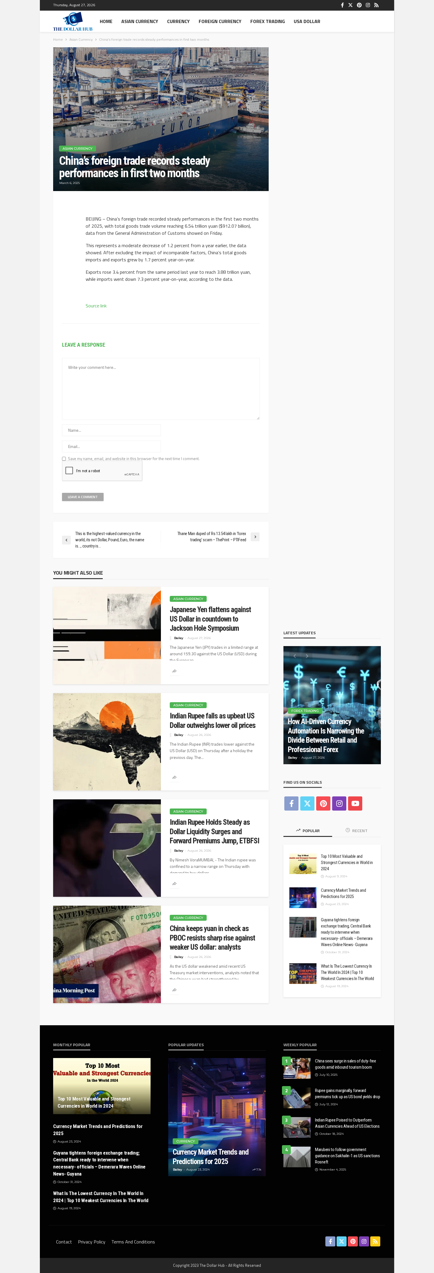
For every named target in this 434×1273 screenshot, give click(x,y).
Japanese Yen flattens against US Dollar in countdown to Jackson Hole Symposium (210, 619)
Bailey (178, 638)
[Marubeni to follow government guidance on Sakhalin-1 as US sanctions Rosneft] (297, 1157)
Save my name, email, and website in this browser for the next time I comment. (134, 459)
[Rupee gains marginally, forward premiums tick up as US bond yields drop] (297, 1098)
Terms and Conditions (133, 1241)
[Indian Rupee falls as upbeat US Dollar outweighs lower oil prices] (107, 741)
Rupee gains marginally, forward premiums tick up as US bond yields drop (347, 1093)
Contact (64, 1241)
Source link (96, 305)
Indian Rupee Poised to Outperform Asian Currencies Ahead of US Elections (347, 1123)
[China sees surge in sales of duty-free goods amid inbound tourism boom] (297, 1068)
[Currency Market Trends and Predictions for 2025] (302, 897)
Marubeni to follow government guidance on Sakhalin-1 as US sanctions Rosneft (347, 1156)
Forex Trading (267, 21)
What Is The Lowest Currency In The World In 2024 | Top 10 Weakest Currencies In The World (347, 972)
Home (106, 21)
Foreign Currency (220, 21)
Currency (178, 21)
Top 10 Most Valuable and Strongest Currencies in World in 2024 (347, 862)
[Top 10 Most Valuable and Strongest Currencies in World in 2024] (302, 863)
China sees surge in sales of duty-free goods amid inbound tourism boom (345, 1064)
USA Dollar (307, 21)
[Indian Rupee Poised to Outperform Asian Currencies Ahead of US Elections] (297, 1127)
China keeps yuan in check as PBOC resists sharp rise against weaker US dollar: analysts (212, 937)
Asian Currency (139, 21)
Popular (311, 830)
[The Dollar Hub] (72, 21)
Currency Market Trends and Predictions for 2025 (343, 893)
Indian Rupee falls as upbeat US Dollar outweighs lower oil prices (212, 721)
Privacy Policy (91, 1241)
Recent (359, 830)
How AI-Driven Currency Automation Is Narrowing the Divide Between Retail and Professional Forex (326, 735)
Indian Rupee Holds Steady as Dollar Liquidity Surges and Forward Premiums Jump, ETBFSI (214, 831)
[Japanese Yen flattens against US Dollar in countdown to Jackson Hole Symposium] (107, 635)
